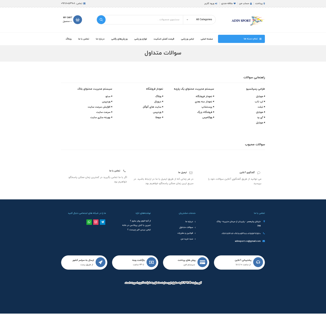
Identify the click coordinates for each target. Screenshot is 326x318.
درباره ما (100, 39)
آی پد (260, 117)
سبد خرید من (187, 238)
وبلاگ (68, 39)
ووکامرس (207, 117)
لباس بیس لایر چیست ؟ (139, 229)
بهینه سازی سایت (100, 117)
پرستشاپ (207, 107)
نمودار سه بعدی (203, 102)
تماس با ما (83, 39)
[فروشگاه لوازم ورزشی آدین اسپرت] (248, 20)
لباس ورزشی (187, 39)
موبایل (259, 96)
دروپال (157, 102)
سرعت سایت (103, 112)
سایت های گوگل (152, 107)
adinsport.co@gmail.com (248, 241)
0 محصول (67, 21)
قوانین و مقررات (185, 233)
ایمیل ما (182, 172)
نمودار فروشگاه (204, 96)
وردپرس (157, 112)
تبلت (260, 107)
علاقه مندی (227, 3)
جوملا (158, 117)
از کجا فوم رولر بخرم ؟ (140, 220)
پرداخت (259, 3)
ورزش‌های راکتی (119, 39)
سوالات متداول (186, 227)
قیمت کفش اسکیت (164, 39)
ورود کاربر (209, 3)
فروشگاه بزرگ (204, 112)
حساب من (244, 3)
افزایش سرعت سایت (99, 107)
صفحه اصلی (207, 39)
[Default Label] (102, 221)
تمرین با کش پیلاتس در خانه (136, 225)
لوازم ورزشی (140, 39)
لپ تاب (259, 102)
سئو (108, 96)
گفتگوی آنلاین (247, 172)
